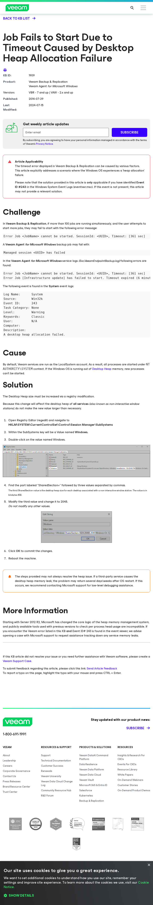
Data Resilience (88, 764)
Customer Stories (128, 785)
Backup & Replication (91, 801)
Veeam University (51, 776)
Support (45, 755)
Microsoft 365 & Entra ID (93, 785)
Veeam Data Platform (91, 769)
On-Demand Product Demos (134, 790)
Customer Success (52, 766)
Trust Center (10, 792)
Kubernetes (86, 795)
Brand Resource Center (16, 787)
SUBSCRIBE (129, 132)
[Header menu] (143, 8)
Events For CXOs (127, 764)
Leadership (9, 760)
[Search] (132, 8)
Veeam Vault (86, 780)
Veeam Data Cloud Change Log (57, 783)
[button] (76, 895)
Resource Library (127, 769)
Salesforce (85, 790)
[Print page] (5, 70)
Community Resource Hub (56, 790)
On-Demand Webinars (130, 780)
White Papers (125, 775)
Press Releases (12, 781)
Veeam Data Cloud (90, 775)
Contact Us (9, 776)
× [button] (148, 865)
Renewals (46, 771)
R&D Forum (47, 795)
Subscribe (135, 728)
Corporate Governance (16, 771)
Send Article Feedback (102, 668)
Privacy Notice (44, 144)
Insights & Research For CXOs (131, 757)
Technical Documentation (56, 760)
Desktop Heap (101, 368)
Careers (7, 766)
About (6, 755)
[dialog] (76, 883)
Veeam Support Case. (17, 660)
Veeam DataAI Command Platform (93, 757)
